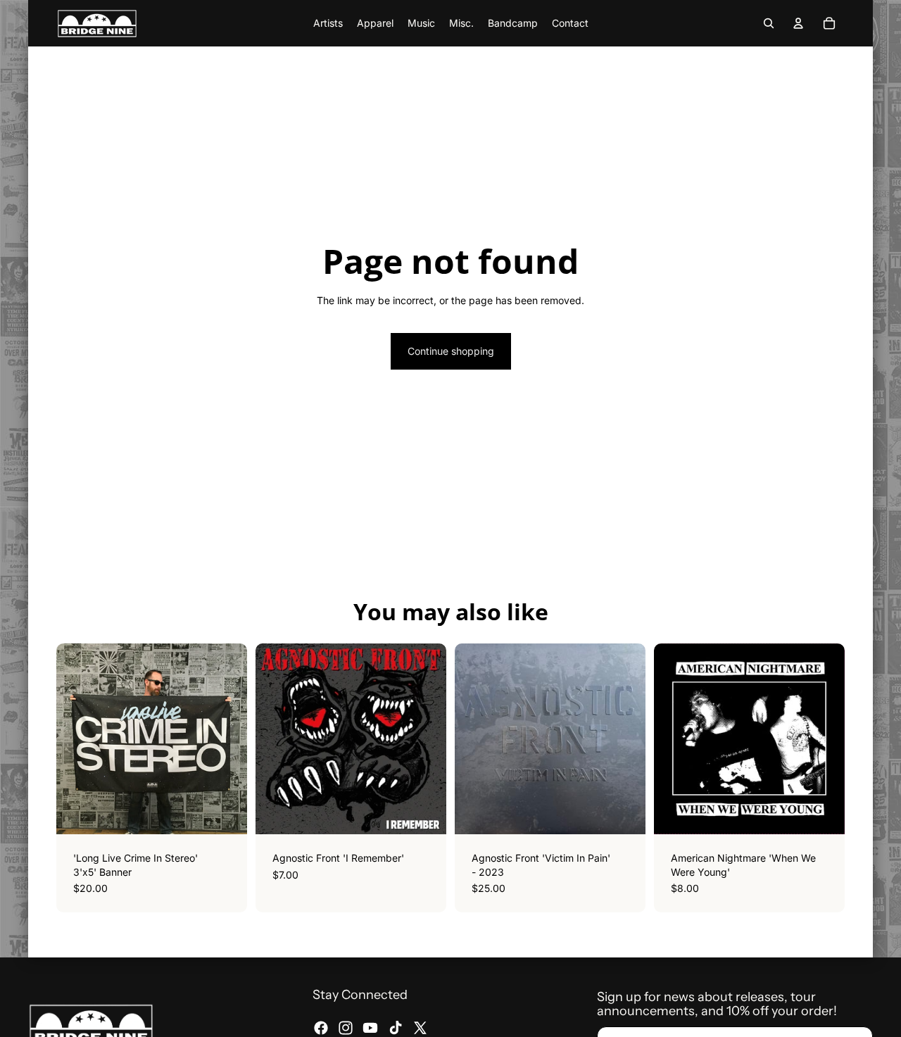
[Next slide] (823, 739)
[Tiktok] (395, 1027)
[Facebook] (321, 1027)
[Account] (798, 23)
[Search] (768, 23)
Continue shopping (451, 351)
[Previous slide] (675, 739)
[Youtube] (370, 1027)
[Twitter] (420, 1027)
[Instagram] (345, 1027)
